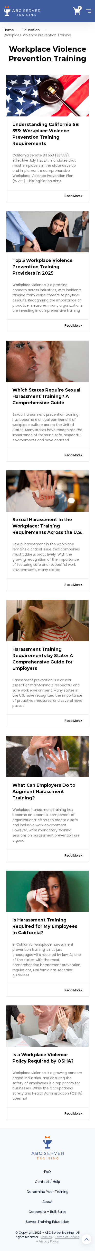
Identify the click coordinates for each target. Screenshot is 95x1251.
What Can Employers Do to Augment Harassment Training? (43, 792)
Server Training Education (47, 1221)
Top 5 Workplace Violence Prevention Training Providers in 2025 (42, 267)
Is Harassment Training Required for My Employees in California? (44, 926)
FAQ (47, 1171)
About (47, 1201)
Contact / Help (47, 1181)
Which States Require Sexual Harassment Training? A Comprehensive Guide (46, 396)
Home (9, 30)
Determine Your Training (47, 1191)
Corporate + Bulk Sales (47, 1211)
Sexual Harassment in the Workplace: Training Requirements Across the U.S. (47, 526)
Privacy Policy (49, 1241)
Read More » (74, 196)
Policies (46, 1237)
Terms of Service (67, 1237)
